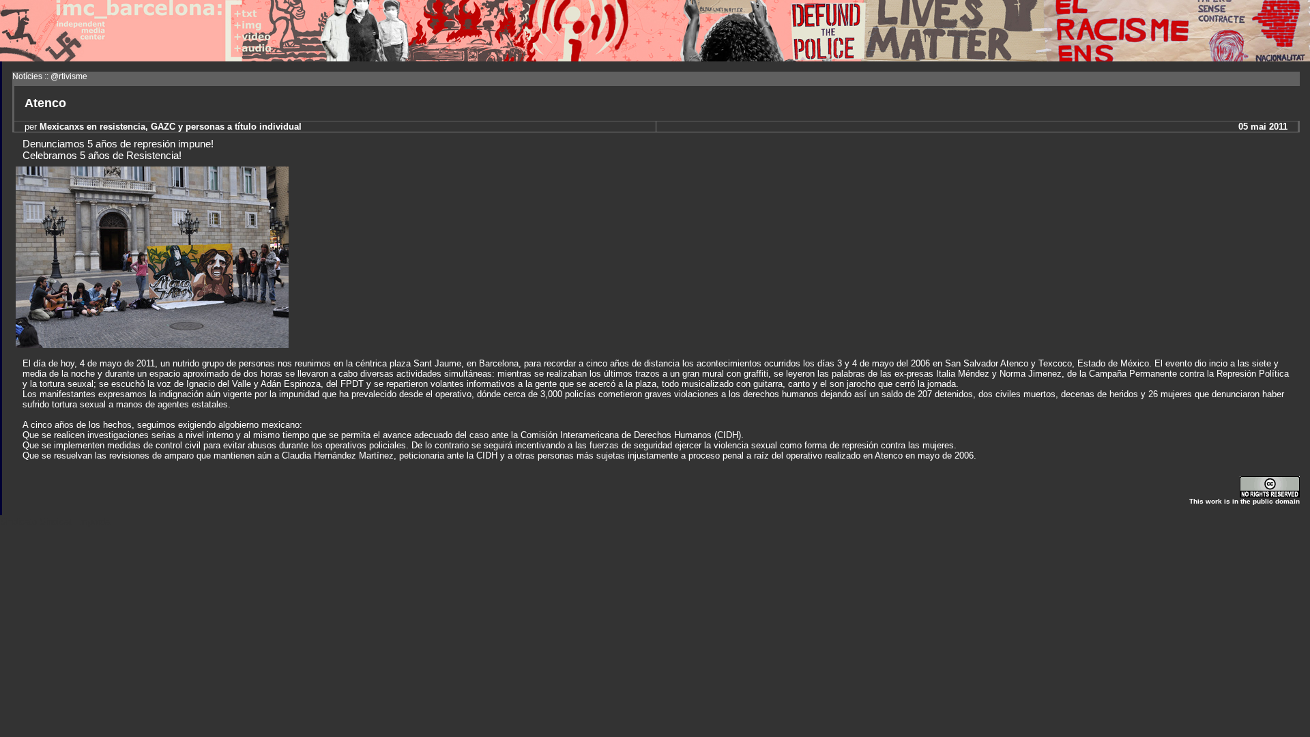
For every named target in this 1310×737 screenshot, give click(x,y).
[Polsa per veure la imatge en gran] (152, 344)
